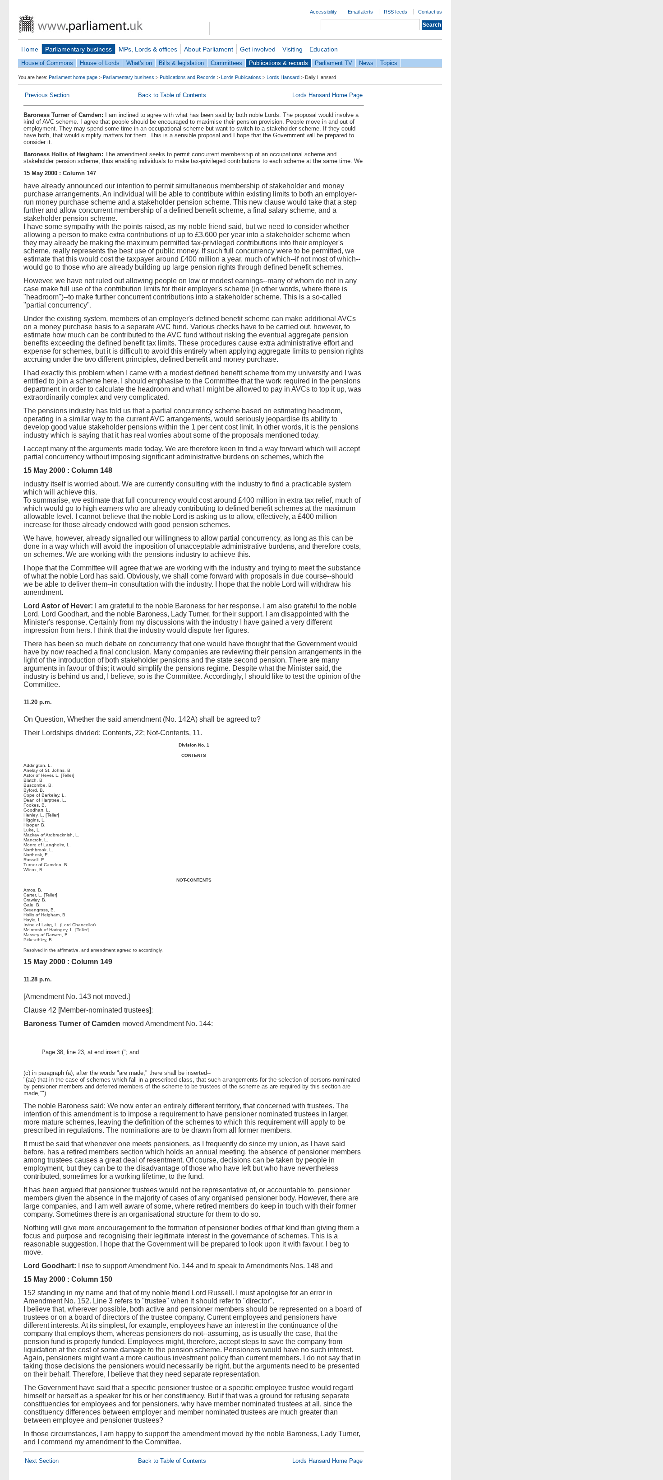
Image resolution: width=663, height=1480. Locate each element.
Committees (226, 63)
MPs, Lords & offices (148, 49)
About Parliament (208, 49)
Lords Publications (241, 77)
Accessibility (323, 11)
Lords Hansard (283, 77)
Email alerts (360, 11)
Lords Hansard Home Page (327, 95)
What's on (139, 63)
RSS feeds (395, 11)
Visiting (292, 49)
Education (323, 49)
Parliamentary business (78, 49)
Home (29, 49)
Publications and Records (188, 77)
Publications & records (278, 63)
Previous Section (47, 95)
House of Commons (47, 63)
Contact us (430, 11)
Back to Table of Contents (172, 95)
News (366, 63)
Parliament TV (333, 63)
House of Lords (100, 63)
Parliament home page (73, 77)
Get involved (258, 49)
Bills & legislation (181, 63)
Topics (388, 63)
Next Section (42, 1460)
